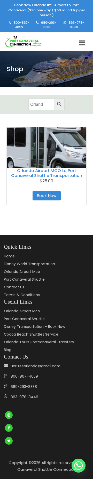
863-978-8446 (76, 24)
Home (9, 256)
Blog (7, 349)
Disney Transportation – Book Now (34, 326)
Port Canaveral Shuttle (24, 279)
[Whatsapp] (79, 466)
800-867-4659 (21, 24)
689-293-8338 (49, 24)
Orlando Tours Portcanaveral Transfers (39, 342)
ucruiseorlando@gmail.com (35, 366)
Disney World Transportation (29, 263)
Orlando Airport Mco (22, 271)
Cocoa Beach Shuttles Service (31, 334)
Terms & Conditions (22, 294)
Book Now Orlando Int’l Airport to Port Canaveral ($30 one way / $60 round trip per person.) (46, 10)
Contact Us (14, 287)
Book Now (47, 196)
